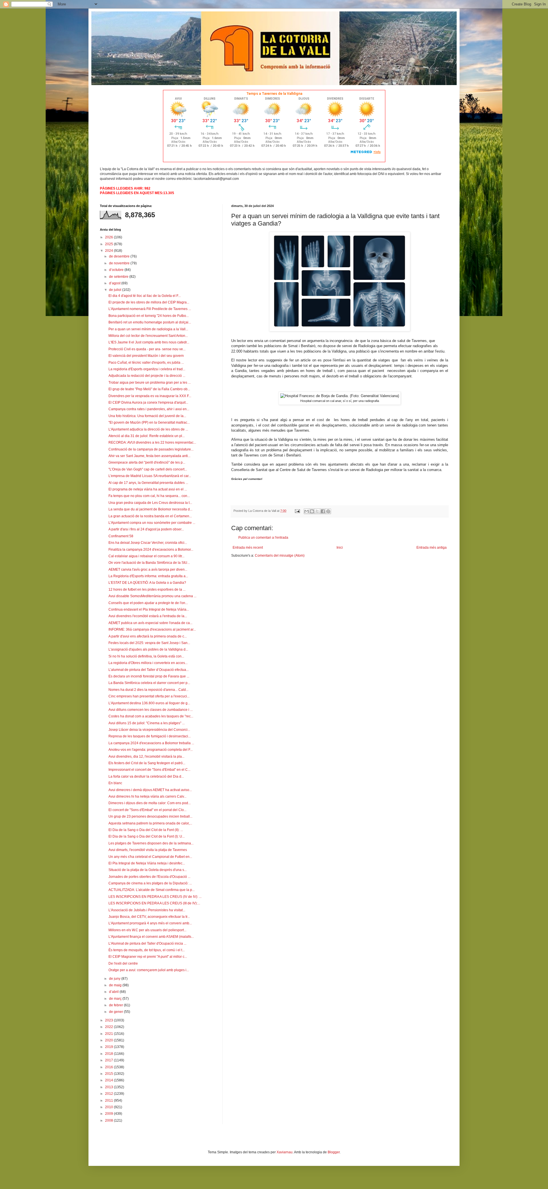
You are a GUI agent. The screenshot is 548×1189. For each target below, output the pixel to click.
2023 (109, 1020)
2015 (109, 1074)
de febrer (116, 1005)
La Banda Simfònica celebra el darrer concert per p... (149, 683)
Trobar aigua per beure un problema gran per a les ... (149, 383)
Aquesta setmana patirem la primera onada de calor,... (150, 823)
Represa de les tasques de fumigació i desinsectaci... (149, 736)
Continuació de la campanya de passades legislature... (151, 449)
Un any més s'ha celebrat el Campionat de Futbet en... (150, 857)
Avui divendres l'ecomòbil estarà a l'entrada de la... (147, 616)
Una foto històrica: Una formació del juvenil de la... (147, 416)
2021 (109, 1034)
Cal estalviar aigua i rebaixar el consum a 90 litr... (146, 556)
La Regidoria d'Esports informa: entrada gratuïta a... (148, 576)
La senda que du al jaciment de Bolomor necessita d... (150, 509)
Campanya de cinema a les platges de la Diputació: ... (150, 883)
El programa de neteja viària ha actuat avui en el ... (147, 489)
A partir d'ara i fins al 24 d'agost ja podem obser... (146, 529)
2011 (109, 1101)
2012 (109, 1094)
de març (115, 999)
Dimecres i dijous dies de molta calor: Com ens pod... (149, 803)
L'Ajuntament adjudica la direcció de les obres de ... (148, 429)
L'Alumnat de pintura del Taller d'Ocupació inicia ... (147, 943)
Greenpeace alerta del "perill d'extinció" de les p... (146, 462)
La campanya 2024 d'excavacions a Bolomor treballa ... (151, 743)
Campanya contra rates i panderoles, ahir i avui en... (148, 409)
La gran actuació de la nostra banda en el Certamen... (150, 516)
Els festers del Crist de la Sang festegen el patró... (146, 763)
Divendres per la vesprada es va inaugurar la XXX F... (149, 396)
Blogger (334, 1152)
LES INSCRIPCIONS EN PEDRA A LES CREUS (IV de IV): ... (155, 897)
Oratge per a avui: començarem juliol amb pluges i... (148, 970)
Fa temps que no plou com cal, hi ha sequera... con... (149, 496)
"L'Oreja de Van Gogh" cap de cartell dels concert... (147, 469)
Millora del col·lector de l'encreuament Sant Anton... (148, 336)
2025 (109, 244)
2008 (109, 1120)
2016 (109, 1067)
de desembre (119, 256)
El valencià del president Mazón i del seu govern (146, 356)
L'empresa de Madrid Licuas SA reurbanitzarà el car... (149, 476)
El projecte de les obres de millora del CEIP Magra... (148, 302)
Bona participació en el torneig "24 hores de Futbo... (148, 316)
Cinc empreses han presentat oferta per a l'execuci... (149, 696)
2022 (109, 1027)
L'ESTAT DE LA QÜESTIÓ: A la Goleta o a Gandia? (147, 583)
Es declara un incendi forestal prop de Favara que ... (148, 676)
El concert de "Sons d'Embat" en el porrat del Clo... (147, 810)
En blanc (115, 783)
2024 (109, 251)
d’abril (114, 992)
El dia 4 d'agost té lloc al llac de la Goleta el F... (144, 296)
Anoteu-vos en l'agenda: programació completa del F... (150, 750)
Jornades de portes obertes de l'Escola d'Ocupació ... (149, 877)
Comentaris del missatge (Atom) (280, 556)
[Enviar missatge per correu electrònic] (297, 510)
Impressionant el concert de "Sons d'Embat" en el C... (149, 770)
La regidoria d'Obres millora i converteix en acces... (148, 663)
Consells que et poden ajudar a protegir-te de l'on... (148, 603)
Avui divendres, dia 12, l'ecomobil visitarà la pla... (146, 757)
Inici (340, 548)
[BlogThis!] (312, 511)
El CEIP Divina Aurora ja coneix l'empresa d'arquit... (148, 403)
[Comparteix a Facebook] (323, 511)
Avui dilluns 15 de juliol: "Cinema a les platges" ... (146, 723)
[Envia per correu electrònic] (306, 511)
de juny (115, 979)
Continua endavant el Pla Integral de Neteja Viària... (148, 609)
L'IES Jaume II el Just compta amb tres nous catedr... (148, 342)
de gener (116, 1012)
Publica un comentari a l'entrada (263, 538)
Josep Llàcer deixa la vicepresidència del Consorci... (149, 730)
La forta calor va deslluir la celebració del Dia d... (146, 776)
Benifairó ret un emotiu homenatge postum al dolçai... (149, 322)
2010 (109, 1107)
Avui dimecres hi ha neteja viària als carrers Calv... (147, 796)
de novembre (119, 263)
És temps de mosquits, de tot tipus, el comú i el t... (146, 950)
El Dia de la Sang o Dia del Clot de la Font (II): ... (145, 830)
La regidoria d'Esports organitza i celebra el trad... (146, 369)
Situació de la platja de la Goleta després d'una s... (147, 870)
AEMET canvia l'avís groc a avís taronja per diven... (147, 570)
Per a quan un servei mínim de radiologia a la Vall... (148, 329)
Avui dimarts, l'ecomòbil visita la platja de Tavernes (147, 850)
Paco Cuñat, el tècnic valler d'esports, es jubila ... (146, 363)
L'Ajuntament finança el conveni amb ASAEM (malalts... (151, 937)
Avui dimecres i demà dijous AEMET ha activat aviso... (150, 790)
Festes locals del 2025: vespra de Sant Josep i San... (149, 643)
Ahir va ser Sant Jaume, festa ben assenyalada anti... (149, 456)
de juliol (115, 290)
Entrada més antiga (431, 548)
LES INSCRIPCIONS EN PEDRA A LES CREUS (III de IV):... (154, 903)
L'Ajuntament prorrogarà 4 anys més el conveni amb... (150, 923)
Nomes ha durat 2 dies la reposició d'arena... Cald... (148, 690)
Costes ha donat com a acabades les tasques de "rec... (150, 716)
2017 (109, 1060)
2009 (109, 1114)
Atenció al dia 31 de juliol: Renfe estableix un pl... (146, 436)
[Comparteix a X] (317, 511)
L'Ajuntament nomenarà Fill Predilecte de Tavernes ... (149, 309)
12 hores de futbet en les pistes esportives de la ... (147, 590)
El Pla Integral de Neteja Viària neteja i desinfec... (146, 863)
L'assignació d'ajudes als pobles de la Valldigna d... (148, 649)
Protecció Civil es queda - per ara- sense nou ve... (147, 349)
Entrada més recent (248, 548)
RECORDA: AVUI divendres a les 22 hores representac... (152, 442)
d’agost (115, 283)
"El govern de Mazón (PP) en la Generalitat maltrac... (149, 423)
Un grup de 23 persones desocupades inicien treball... (150, 816)
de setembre (119, 277)
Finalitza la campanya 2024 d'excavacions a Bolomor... (150, 550)
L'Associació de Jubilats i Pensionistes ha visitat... (146, 910)
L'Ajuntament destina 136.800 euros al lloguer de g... (149, 703)
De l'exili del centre (123, 963)
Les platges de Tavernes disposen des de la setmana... (151, 843)
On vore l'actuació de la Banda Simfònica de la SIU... (149, 563)
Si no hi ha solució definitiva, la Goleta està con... (146, 656)
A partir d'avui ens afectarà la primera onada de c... (147, 636)
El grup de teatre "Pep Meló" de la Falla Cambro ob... (149, 389)
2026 (109, 237)
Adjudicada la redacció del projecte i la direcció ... (146, 376)
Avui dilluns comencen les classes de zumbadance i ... (150, 710)
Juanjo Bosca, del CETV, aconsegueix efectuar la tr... (149, 917)
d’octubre (116, 270)
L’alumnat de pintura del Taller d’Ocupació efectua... (148, 670)
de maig (115, 985)
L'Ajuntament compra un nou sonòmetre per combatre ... (151, 523)
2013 (109, 1087)
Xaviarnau (285, 1152)
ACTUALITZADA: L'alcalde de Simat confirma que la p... (151, 890)
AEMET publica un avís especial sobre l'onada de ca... (150, 623)
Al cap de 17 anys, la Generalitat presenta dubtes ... (148, 483)
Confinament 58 (120, 536)
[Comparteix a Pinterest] (328, 511)
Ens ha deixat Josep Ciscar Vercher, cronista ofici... (147, 543)
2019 (109, 1047)
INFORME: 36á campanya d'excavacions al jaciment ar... (152, 629)
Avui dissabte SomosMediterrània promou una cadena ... (152, 596)
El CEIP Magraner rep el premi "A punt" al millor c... (147, 957)
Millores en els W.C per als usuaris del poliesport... (147, 930)
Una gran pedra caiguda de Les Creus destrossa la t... (150, 503)
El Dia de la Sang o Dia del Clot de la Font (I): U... (146, 836)
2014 (109, 1080)
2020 (109, 1040)
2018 (109, 1054)
